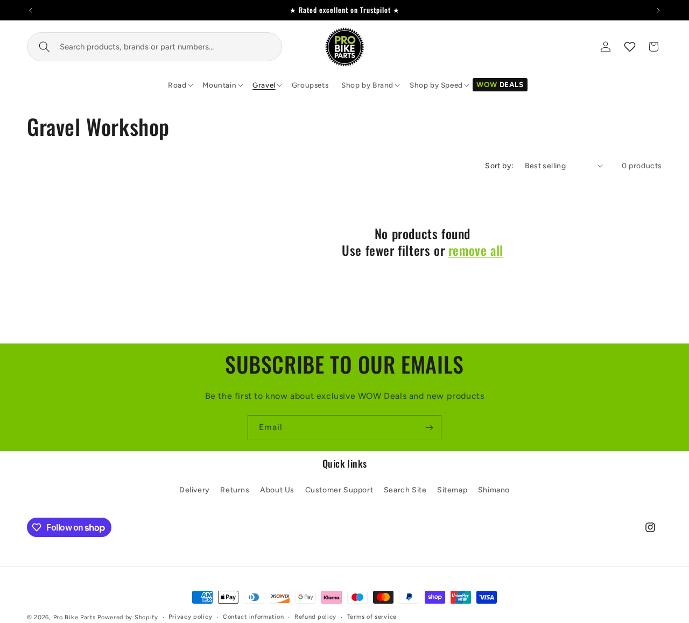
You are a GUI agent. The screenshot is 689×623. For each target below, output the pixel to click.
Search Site (405, 490)
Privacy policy (190, 616)
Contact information (253, 616)
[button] (178, 85)
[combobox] (154, 46)
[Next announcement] (658, 10)
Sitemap (452, 490)
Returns (234, 490)
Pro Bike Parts (74, 617)
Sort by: (499, 165)
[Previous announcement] (31, 10)
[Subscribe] (429, 427)
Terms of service (372, 616)
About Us (277, 490)
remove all (475, 250)
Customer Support (339, 490)
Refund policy (315, 616)
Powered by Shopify (127, 617)
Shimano (494, 490)
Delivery (194, 490)
